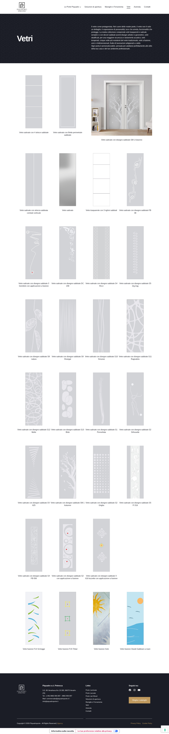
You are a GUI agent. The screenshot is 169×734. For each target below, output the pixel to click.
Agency (60, 723)
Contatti (147, 7)
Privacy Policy (136, 723)
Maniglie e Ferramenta (114, 7)
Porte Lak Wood (91, 696)
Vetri (128, 7)
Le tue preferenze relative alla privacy (95, 731)
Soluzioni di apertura (92, 7)
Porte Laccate (91, 693)
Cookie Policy (147, 723)
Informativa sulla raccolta (62, 731)
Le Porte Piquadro (71, 7)
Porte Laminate (91, 690)
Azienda (137, 7)
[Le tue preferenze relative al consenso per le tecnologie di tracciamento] (165, 730)
